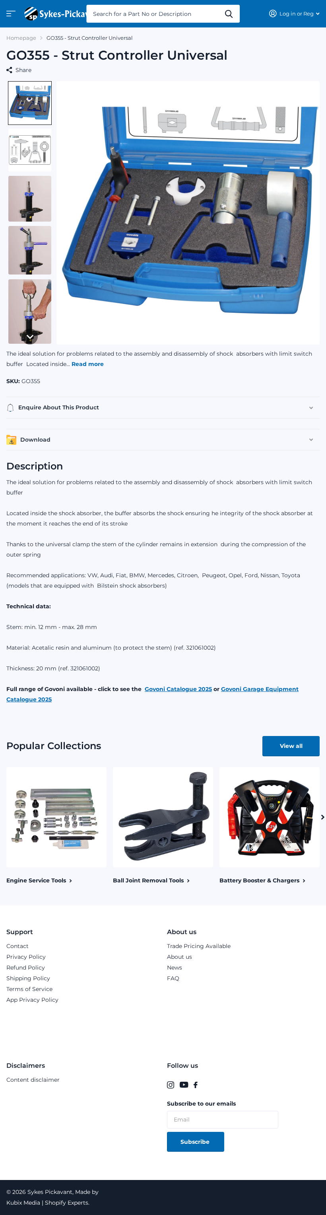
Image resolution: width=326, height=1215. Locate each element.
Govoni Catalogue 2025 (178, 689)
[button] (30, 103)
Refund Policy (25, 967)
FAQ (173, 978)
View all (291, 746)
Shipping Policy (28, 978)
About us (181, 932)
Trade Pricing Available (199, 946)
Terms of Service (29, 989)
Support (19, 932)
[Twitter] (205, 1085)
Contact (17, 946)
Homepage (21, 38)
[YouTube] (184, 1084)
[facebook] (196, 1084)
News (174, 967)
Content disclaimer (33, 1079)
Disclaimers (25, 1065)
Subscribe (195, 1141)
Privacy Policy (26, 956)
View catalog (10, 16)
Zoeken (229, 14)
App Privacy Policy (32, 999)
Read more (88, 364)
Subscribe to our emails (201, 1103)
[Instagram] (170, 1084)
